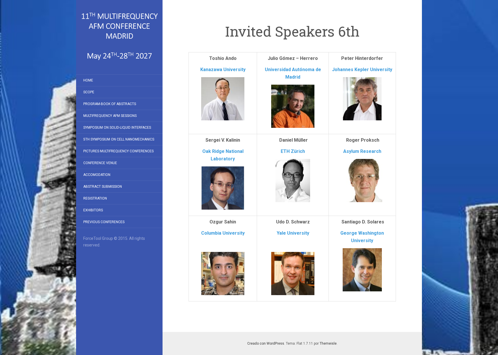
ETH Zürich (293, 151)
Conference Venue (100, 163)
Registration (95, 198)
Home (88, 80)
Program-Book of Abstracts (109, 104)
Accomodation (96, 175)
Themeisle (328, 343)
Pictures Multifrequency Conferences (118, 151)
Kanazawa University (223, 69)
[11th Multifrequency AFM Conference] (119, 37)
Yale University (293, 233)
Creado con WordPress (265, 343)
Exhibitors (93, 210)
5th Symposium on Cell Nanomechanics (118, 139)
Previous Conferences (103, 222)
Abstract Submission (102, 187)
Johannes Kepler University (362, 69)
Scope (88, 92)
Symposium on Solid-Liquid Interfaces (117, 128)
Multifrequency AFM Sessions (110, 116)
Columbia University (223, 233)
